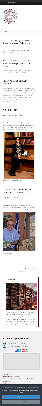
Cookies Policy (7, 374)
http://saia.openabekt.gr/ (21, 324)
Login (4, 383)
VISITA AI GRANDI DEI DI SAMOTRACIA (15, 82)
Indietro (13, 269)
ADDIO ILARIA (10, 110)
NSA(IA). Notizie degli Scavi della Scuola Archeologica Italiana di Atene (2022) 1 (18, 43)
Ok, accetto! (21, 397)
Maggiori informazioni (21, 402)
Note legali (6, 372)
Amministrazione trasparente (11, 376)
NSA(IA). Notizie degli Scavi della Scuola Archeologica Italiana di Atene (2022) (18, 63)
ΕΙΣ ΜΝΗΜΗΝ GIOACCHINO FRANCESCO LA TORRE (17, 191)
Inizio (6, 269)
